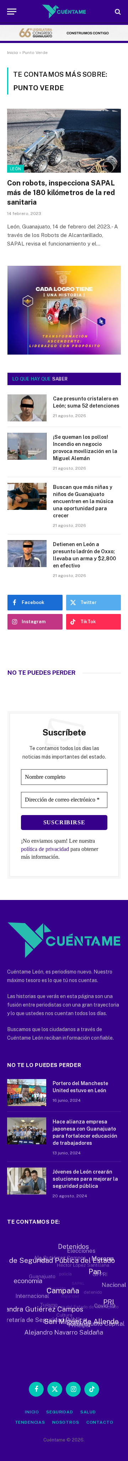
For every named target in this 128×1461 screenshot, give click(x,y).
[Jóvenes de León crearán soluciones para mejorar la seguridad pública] (26, 1181)
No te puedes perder (41, 672)
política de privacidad (45, 849)
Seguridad (59, 1411)
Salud (88, 1411)
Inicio (12, 52)
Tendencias (30, 1422)
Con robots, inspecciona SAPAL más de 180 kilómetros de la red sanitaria (61, 192)
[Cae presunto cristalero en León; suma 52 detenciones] (27, 407)
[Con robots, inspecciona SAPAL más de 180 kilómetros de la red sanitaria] (64, 141)
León (15, 169)
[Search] (117, 12)
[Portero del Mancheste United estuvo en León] (26, 1092)
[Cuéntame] (64, 11)
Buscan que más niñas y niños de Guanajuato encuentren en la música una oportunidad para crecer (83, 501)
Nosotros (65, 1422)
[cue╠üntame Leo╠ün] (64, 353)
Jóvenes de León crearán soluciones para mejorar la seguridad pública (85, 1179)
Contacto (99, 1422)
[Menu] (11, 12)
